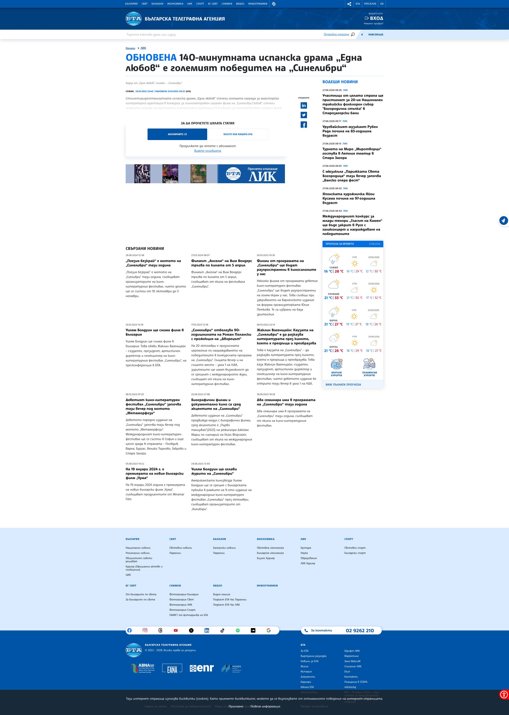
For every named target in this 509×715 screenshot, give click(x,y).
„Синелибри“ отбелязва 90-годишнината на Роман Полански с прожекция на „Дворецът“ (221, 334)
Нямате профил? (373, 23)
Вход (376, 18)
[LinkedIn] (208, 630)
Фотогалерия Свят (181, 599)
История (306, 671)
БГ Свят (213, 3)
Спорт (200, 3)
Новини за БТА (310, 661)
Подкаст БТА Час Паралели (229, 599)
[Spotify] (239, 630)
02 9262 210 (360, 630)
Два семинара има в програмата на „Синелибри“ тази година (286, 402)
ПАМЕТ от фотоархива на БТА (188, 615)
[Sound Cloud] (254, 630)
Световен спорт (355, 547)
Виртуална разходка (313, 656)
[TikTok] (224, 630)
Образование (309, 558)
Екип (347, 671)
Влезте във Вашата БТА (237, 134)
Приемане (236, 706)
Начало (130, 48)
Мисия (304, 666)
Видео (240, 3)
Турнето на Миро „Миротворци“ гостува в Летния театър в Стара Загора (351, 153)
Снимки (227, 3)
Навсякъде (375, 34)
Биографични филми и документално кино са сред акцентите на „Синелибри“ (216, 404)
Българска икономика (270, 553)
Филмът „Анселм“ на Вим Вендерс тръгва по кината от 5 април (221, 263)
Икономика (175, 3)
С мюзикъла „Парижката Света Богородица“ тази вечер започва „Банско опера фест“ (351, 175)
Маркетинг (351, 656)
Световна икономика (270, 547)
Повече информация (265, 706)
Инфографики (257, 3)
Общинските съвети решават (139, 560)
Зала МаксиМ (352, 661)
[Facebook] (131, 630)
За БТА (304, 651)
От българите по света (141, 594)
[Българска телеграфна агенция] (134, 650)
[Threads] (162, 630)
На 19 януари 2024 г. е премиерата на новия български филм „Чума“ (155, 473)
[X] (192, 630)
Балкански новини (224, 547)
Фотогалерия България (184, 594)
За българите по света (140, 599)
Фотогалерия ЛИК (180, 604)
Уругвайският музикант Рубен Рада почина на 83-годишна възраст (350, 131)
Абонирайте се (177, 134)
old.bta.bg (350, 687)
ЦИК (128, 575)
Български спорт (355, 553)
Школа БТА (307, 687)
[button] (274, 4)
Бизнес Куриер (266, 558)
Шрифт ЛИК (352, 651)
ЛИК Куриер (308, 563)
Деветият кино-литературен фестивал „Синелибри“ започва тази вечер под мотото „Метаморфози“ (153, 406)
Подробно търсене (336, 34)
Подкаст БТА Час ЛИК (226, 604)
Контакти (351, 676)
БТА (358, 3)
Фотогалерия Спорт (182, 610)
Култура (306, 547)
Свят (145, 3)
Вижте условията (207, 151)
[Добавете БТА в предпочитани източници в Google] (270, 630)
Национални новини (138, 547)
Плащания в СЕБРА (355, 682)
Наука (304, 553)
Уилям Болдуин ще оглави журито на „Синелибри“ (214, 471)
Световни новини (180, 547)
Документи (308, 676)
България (131, 3)
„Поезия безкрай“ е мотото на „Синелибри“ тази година (153, 263)
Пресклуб (370, 3)
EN (382, 3)
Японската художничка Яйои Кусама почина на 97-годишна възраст (348, 198)
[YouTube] (177, 630)
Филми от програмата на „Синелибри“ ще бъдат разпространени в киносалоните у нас (286, 267)
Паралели (175, 553)
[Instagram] (146, 630)
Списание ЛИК (352, 666)
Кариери (306, 682)
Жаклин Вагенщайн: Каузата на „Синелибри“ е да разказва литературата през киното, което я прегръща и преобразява (286, 336)
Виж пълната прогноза (343, 384)
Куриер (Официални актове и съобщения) (144, 568)
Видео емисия (221, 594)
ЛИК (189, 3)
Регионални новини (138, 553)
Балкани (157, 3)
